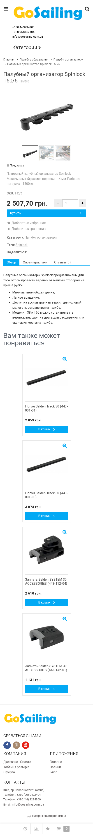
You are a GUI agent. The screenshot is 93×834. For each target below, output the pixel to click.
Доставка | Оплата (17, 762)
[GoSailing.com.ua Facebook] (7, 745)
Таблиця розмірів (16, 767)
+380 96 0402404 (23, 32)
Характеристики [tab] (35, 262)
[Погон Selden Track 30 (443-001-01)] (46, 377)
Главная (8, 59)
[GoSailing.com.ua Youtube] (25, 745)
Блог (53, 772)
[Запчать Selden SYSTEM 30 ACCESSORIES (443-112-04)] (46, 551)
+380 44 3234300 (23, 27)
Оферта (9, 772)
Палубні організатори (68, 59)
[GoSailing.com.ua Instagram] (16, 745)
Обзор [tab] (11, 262)
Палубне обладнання (34, 59)
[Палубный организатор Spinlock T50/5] (46, 115)
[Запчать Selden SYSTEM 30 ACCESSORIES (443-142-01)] (46, 637)
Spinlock (22, 245)
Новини (55, 767)
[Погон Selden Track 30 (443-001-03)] (46, 464)
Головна (56, 762)
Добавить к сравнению (28, 229)
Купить (15, 213)
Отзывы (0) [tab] (62, 262)
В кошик (44, 429)
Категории (24, 47)
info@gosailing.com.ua (27, 36)
